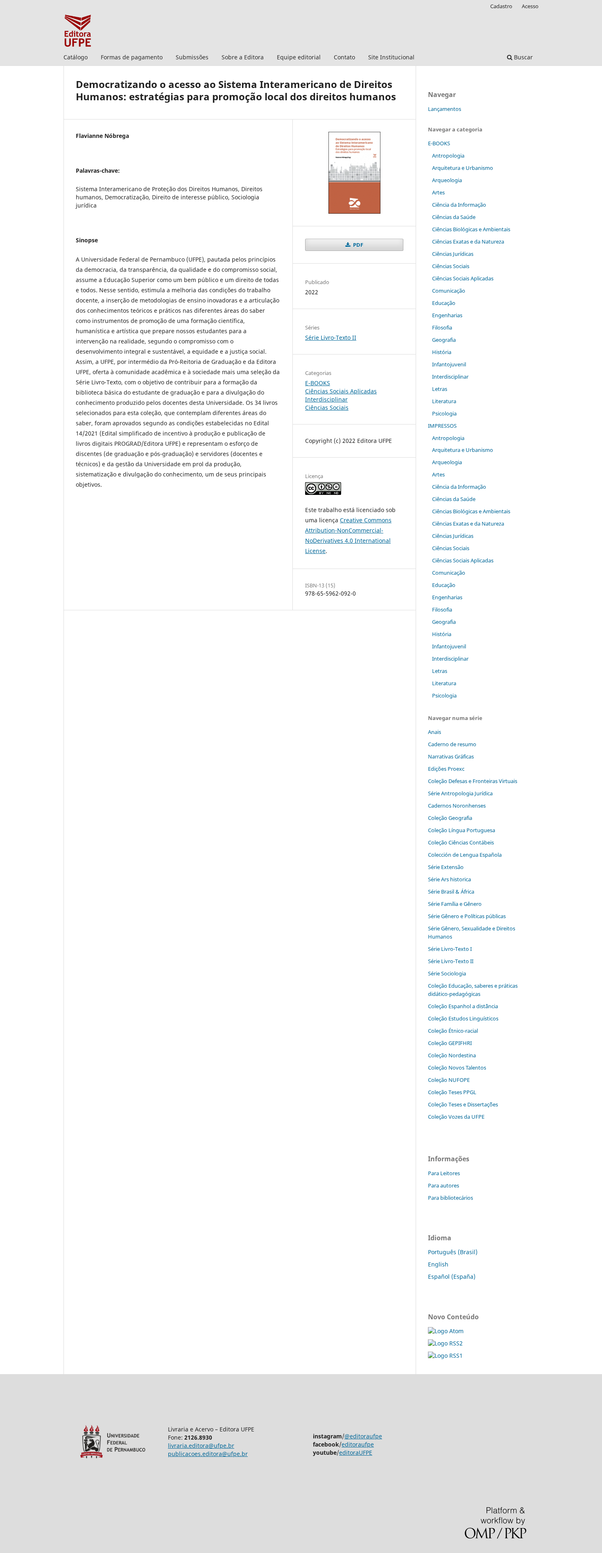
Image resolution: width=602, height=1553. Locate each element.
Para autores (443, 1185)
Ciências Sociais (327, 407)
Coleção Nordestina (452, 1055)
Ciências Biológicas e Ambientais (471, 229)
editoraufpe (358, 1444)
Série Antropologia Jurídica (460, 793)
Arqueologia (447, 180)
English (438, 1264)
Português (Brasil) (453, 1252)
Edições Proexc (446, 768)
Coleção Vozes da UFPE (456, 1116)
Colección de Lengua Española (465, 854)
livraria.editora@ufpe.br (201, 1445)
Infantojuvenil (449, 364)
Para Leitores (444, 1173)
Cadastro (501, 6)
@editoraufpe (363, 1436)
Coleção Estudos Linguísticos (463, 1018)
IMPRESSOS (442, 425)
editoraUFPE (355, 1452)
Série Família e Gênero (455, 903)
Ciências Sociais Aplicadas (341, 391)
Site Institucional (391, 57)
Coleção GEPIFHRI (450, 1043)
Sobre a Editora (243, 57)
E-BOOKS (317, 383)
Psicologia (444, 413)
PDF (357, 244)
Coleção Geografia (450, 818)
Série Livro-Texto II (330, 337)
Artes (438, 192)
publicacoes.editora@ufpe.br (208, 1454)
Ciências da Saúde (453, 217)
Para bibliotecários (450, 1197)
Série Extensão (446, 867)
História (441, 352)
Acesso (530, 6)
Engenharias (447, 315)
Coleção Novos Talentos (457, 1067)
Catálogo (75, 57)
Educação (443, 303)
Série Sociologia (447, 973)
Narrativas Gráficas (451, 756)
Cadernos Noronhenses (457, 805)
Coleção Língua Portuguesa (461, 830)
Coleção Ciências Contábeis (461, 842)
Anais (434, 732)
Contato (344, 57)
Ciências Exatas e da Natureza (468, 241)
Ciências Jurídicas (452, 253)
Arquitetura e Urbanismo (462, 168)
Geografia (444, 339)
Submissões (192, 57)
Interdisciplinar (326, 399)
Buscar (522, 57)
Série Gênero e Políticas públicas (467, 916)
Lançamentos (444, 109)
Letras (439, 389)
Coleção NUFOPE (449, 1079)
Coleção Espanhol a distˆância (463, 1006)
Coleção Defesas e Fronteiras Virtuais (472, 781)
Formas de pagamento (132, 57)
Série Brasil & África (451, 891)
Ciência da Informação (459, 204)
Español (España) (451, 1276)
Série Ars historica (449, 879)
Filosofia (442, 327)
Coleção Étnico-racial (453, 1030)
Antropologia (448, 155)
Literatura (444, 401)
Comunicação (448, 290)
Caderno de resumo (452, 744)
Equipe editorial (299, 57)
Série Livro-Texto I (450, 949)
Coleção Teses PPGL (452, 1092)
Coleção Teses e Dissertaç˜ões (463, 1104)
